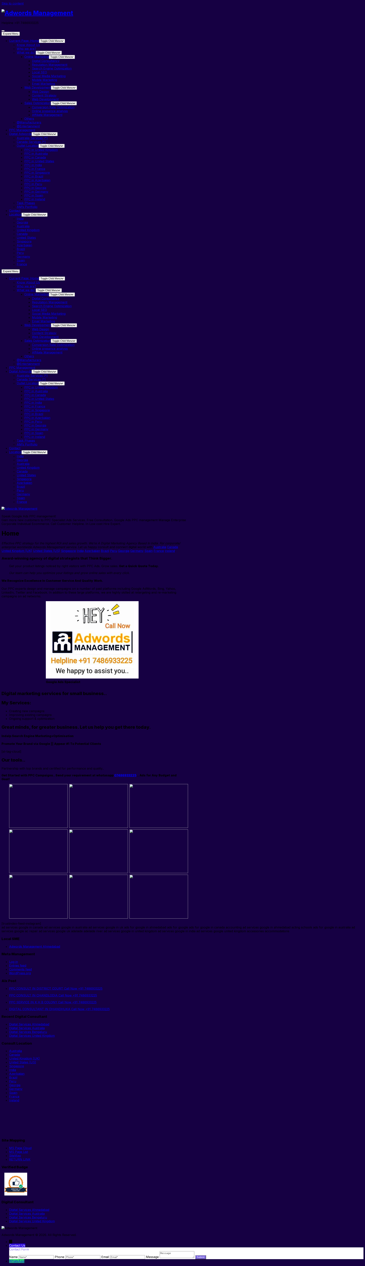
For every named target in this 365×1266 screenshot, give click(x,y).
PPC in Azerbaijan (37, 180)
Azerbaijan (24, 245)
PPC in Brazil (33, 176)
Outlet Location (28, 145)
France (22, 264)
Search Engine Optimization (52, 68)
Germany (23, 256)
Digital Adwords (20, 134)
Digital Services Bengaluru (28, 1032)
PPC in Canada (35, 157)
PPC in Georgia (35, 188)
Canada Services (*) (31, 142)
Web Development (37, 87)
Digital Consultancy (46, 61)
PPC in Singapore (37, 172)
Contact (14, 210)
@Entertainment (28, 126)
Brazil (21, 249)
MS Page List (18, 1152)
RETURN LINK (19, 1159)
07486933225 (125, 775)
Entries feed (17, 965)
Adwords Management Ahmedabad (34, 946)
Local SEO (39, 72)
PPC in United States (39, 161)
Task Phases (26, 203)
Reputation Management (49, 65)
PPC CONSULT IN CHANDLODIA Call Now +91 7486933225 (53, 995)
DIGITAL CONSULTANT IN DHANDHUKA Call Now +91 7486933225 (59, 1009)
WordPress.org (20, 973)
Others (29, 118)
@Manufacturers (29, 122)
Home (24, 41)
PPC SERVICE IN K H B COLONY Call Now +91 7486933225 (53, 1002)
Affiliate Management (47, 115)
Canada (22, 234)
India (20, 218)
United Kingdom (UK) (17, 551)
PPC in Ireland (34, 199)
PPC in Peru (33, 184)
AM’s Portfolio (27, 207)
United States (26, 237)
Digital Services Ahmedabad (29, 1024)
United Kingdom (28, 230)
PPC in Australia (36, 153)
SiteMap (15, 1155)
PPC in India (33, 165)
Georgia (22, 222)
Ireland (170, 551)
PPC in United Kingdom (41, 150)
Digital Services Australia (27, 1028)
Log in (13, 962)
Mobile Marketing (44, 80)
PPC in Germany (36, 191)
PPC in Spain (33, 195)
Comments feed (20, 969)
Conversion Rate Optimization (53, 107)
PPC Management (22, 130)
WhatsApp (16, 1261)
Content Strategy (44, 95)
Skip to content (13, 3)
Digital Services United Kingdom (32, 1036)
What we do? (26, 52)
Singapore (24, 241)
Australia (23, 226)
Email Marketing (43, 84)
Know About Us (28, 45)
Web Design (40, 92)
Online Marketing (36, 57)
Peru (20, 253)
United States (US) (46, 551)
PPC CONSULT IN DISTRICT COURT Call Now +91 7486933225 (55, 988)
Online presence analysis (50, 111)
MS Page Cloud (20, 1148)
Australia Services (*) (32, 138)
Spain (21, 260)
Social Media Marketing (49, 76)
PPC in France (34, 169)
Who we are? (26, 49)
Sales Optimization (37, 103)
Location (15, 214)
